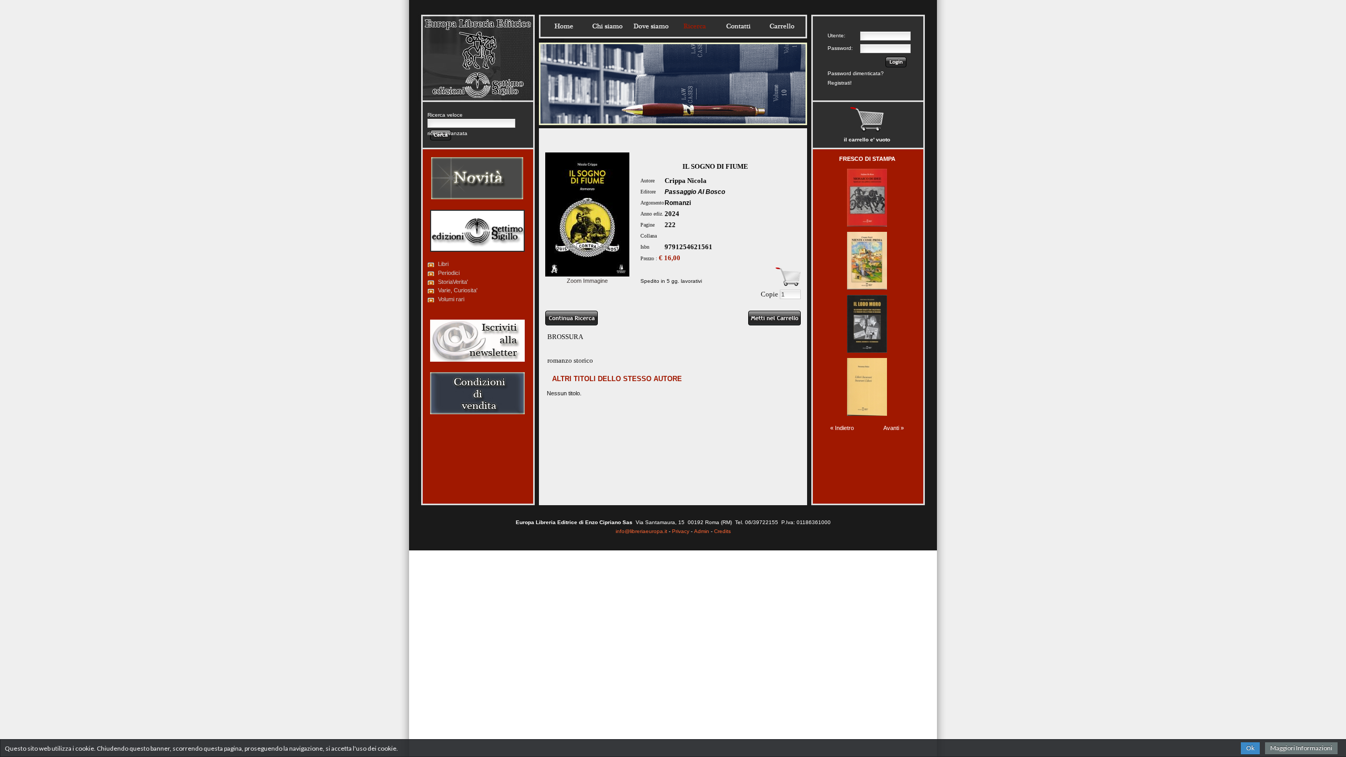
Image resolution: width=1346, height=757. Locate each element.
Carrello (781, 26)
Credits (722, 531)
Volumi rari (451, 299)
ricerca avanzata (447, 133)
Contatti (738, 26)
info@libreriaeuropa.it (641, 531)
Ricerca (694, 26)
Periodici (449, 273)
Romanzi (678, 203)
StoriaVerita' (453, 282)
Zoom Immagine (587, 281)
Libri (443, 264)
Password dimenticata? (856, 73)
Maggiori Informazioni (1301, 748)
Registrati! (840, 83)
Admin (701, 531)
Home (563, 26)
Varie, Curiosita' (457, 290)
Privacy (680, 531)
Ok (1250, 748)
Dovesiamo (650, 26)
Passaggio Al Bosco (695, 192)
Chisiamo (607, 26)
